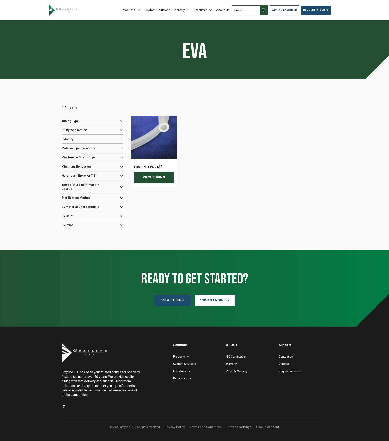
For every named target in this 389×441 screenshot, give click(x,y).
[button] (182, 10)
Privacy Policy (175, 427)
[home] (63, 10)
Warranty (232, 363)
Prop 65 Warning (236, 371)
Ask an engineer (284, 10)
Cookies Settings (239, 427)
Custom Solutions (157, 10)
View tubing (154, 177)
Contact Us (286, 356)
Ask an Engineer (214, 300)
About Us (223, 10)
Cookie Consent (267, 427)
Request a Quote (316, 10)
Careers (284, 363)
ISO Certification (236, 356)
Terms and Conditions (206, 427)
